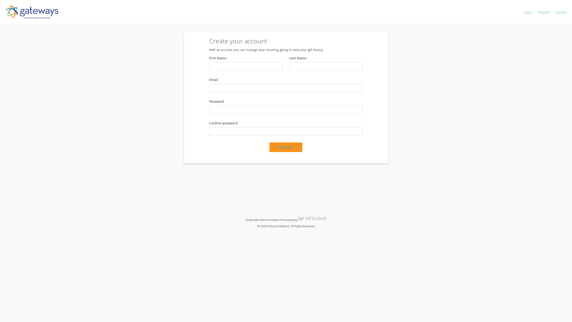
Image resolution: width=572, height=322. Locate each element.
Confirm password (223, 123)
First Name (217, 58)
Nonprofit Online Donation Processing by (272, 220)
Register (544, 12)
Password (216, 101)
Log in (528, 12)
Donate (560, 12)
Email (213, 80)
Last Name (297, 58)
